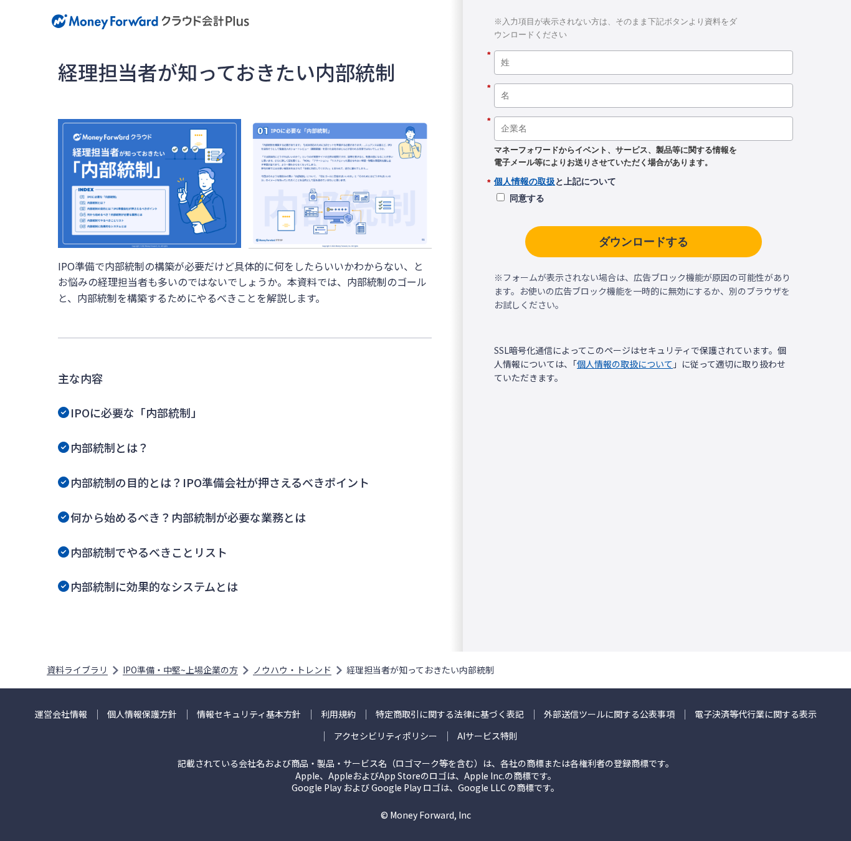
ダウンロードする (643, 241)
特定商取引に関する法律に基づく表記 (450, 714)
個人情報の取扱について (625, 364)
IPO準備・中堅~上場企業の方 (180, 669)
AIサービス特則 (487, 736)
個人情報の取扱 (524, 181)
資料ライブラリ (77, 669)
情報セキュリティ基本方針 (249, 714)
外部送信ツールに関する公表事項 (609, 714)
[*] (643, 46)
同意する (527, 198)
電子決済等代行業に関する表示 (756, 714)
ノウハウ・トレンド (292, 669)
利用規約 (338, 714)
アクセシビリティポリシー (385, 736)
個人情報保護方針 (142, 714)
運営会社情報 (61, 714)
